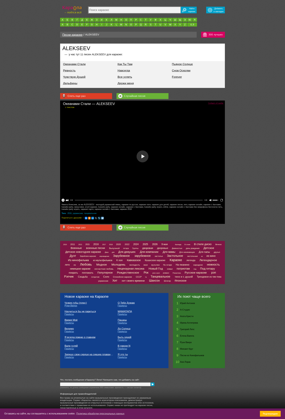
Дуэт (73, 255)
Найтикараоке (191, 10)
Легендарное (208, 260)
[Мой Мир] (92, 218)
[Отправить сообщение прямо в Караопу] (152, 384)
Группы (135, 248)
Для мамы (169, 251)
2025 (145, 244)
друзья (217, 252)
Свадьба (83, 276)
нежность (213, 264)
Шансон (154, 280)
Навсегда (124, 70)
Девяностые (177, 248)
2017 (104, 244)
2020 (118, 244)
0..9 (192, 24)
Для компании (149, 251)
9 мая (165, 244)
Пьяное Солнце (182, 64)
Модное (101, 264)
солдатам (95, 277)
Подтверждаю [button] (270, 413)
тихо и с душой (184, 276)
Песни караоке (72, 34)
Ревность (69, 70)
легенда (190, 260)
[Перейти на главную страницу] (72, 9)
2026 (154, 244)
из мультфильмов (102, 260)
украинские (78, 213)
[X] (96, 218)
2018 (111, 244)
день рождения (193, 248)
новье (170, 269)
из (202, 256)
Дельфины (70, 83)
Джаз (107, 252)
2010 (65, 244)
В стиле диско (203, 244)
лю (74, 265)
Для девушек (126, 251)
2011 (72, 244)
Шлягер (167, 281)
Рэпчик (69, 276)
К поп (119, 260)
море (146, 265)
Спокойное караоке (122, 277)
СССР (139, 277)
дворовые (162, 248)
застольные (192, 256)
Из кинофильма (78, 260)
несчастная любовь (103, 269)
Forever (177, 76)
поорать (73, 272)
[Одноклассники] (89, 218)
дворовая (147, 248)
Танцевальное (160, 276)
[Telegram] (102, 218)
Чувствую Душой (74, 76)
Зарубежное (121, 255)
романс (166, 273)
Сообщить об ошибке (215, 103)
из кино (211, 255)
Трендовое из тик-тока (209, 276)
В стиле (187, 244)
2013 (80, 244)
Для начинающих (187, 252)
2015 (87, 244)
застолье (159, 256)
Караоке (176, 260)
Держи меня (126, 83)
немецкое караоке (80, 268)
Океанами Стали (74, 64)
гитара (126, 248)
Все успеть (125, 76)
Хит (114, 280)
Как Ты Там (125, 64)
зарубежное (142, 255)
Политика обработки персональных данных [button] (100, 413)
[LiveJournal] (99, 218)
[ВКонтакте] (86, 218)
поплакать (87, 272)
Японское (180, 280)
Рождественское (128, 272)
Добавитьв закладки (218, 10)
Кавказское (134, 260)
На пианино (182, 264)
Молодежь (118, 264)
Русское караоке (196, 272)
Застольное (175, 255)
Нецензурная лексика (130, 268)
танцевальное (90, 213)
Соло (106, 276)
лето (67, 264)
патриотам (183, 268)
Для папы (204, 252)
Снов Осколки (181, 70)
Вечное (218, 244)
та (146, 277)
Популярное (105, 272)
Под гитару (207, 268)
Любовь (86, 264)
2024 (136, 244)
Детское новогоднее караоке (83, 251)
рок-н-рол (156, 273)
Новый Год (156, 268)
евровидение (104, 256)
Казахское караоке (155, 260)
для (113, 252)
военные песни (95, 248)
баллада (178, 244)
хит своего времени (133, 280)
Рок (146, 272)
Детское (209, 248)
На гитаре (167, 265)
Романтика (177, 273)
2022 (127, 244)
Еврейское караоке (88, 256)
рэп (213, 272)
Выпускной (114, 248)
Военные (76, 248)
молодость (134, 265)
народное (198, 265)
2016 (69, 213)
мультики (155, 265)
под (195, 269)
